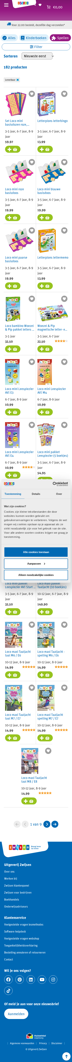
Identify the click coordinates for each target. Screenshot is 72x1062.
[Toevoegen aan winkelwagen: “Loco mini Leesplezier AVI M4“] (45, 412)
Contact (8, 959)
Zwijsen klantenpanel (16, 885)
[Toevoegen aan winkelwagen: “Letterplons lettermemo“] (45, 285)
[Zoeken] (35, 4)
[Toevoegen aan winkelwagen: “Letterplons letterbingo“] (45, 149)
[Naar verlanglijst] (40, 4)
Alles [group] (12, 37)
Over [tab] (59, 493)
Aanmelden (16, 1014)
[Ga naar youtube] (42, 979)
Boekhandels (11, 899)
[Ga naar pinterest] (19, 979)
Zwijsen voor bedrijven (17, 892)
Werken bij (10, 878)
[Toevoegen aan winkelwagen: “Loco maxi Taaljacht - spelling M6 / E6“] (45, 674)
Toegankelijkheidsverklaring (21, 945)
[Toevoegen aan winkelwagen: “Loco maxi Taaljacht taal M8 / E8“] (29, 800)
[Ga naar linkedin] (31, 979)
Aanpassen (34, 563)
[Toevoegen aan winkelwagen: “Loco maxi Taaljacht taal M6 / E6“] (12, 674)
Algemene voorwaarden (22, 1043)
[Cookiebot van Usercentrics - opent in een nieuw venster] (52, 484)
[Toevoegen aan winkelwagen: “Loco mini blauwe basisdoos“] (45, 217)
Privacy (43, 1043)
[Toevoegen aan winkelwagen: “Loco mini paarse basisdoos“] (12, 285)
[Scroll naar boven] (66, 1056)
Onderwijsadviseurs (16, 906)
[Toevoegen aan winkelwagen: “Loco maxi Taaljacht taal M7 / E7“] (12, 737)
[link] (46, 824)
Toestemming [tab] (13, 493)
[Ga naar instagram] (53, 979)
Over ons (9, 871)
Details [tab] (36, 493)
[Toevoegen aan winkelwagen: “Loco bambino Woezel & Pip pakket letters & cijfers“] (12, 348)
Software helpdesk (15, 931)
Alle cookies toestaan (36, 552)
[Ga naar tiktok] (8, 991)
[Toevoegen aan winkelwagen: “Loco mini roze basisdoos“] (12, 217)
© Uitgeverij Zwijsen (36, 1049)
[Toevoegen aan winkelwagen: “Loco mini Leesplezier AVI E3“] (12, 412)
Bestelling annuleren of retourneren (24, 952)
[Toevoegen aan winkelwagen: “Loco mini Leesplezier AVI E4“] (12, 475)
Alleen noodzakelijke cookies (36, 574)
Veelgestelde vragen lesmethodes (23, 924)
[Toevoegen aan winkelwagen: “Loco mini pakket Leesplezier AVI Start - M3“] (12, 611)
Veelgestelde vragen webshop (21, 938)
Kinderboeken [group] (36, 37)
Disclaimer (56, 1043)
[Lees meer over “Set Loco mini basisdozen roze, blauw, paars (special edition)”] (12, 149)
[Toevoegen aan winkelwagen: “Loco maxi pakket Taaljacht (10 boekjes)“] (45, 611)
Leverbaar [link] (10, 79)
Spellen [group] (63, 37)
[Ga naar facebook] (8, 979)
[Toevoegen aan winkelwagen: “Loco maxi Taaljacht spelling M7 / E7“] (45, 737)
